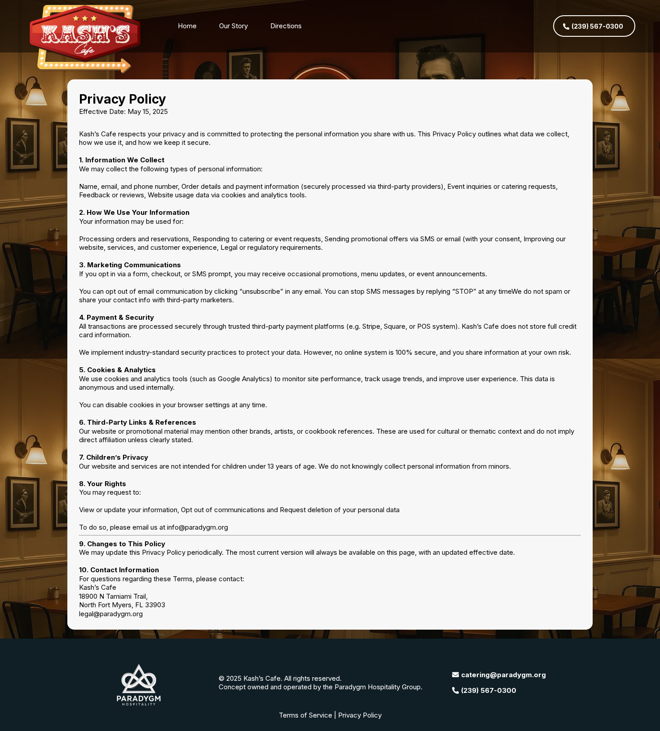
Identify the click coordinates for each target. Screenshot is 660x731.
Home (187, 26)
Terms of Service (305, 715)
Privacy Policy (360, 715)
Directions (286, 26)
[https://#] (86, 39)
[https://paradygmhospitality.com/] (138, 684)
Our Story (233, 26)
